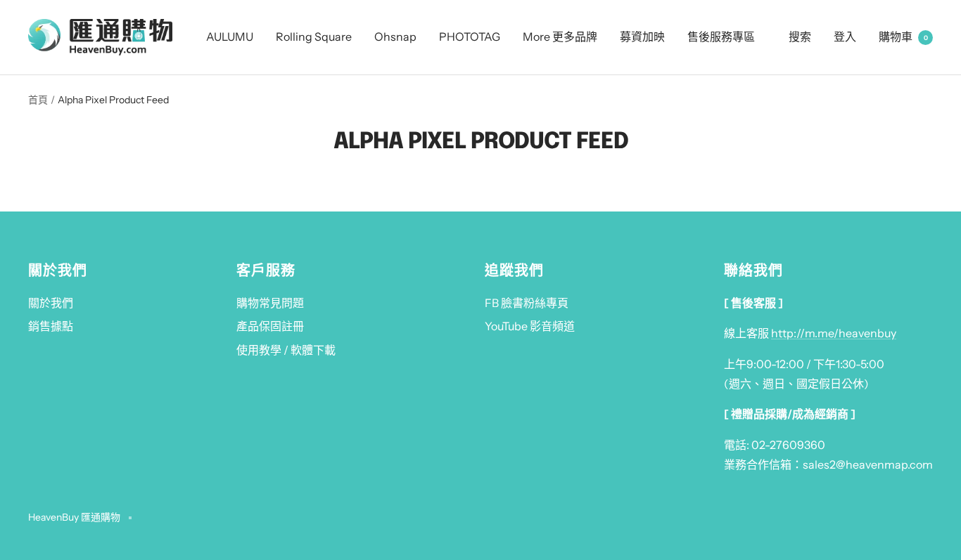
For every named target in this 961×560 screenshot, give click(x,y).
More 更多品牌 (560, 37)
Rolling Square (314, 37)
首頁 (38, 99)
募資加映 (642, 37)
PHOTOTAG (469, 37)
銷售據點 (50, 326)
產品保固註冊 (270, 326)
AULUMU (229, 37)
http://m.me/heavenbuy (833, 333)
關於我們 (50, 303)
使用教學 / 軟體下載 (286, 350)
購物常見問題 (270, 303)
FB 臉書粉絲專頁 (526, 303)
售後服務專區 (721, 37)
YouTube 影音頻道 (530, 326)
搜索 (800, 37)
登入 (845, 37)
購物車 (903, 37)
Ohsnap (395, 37)
